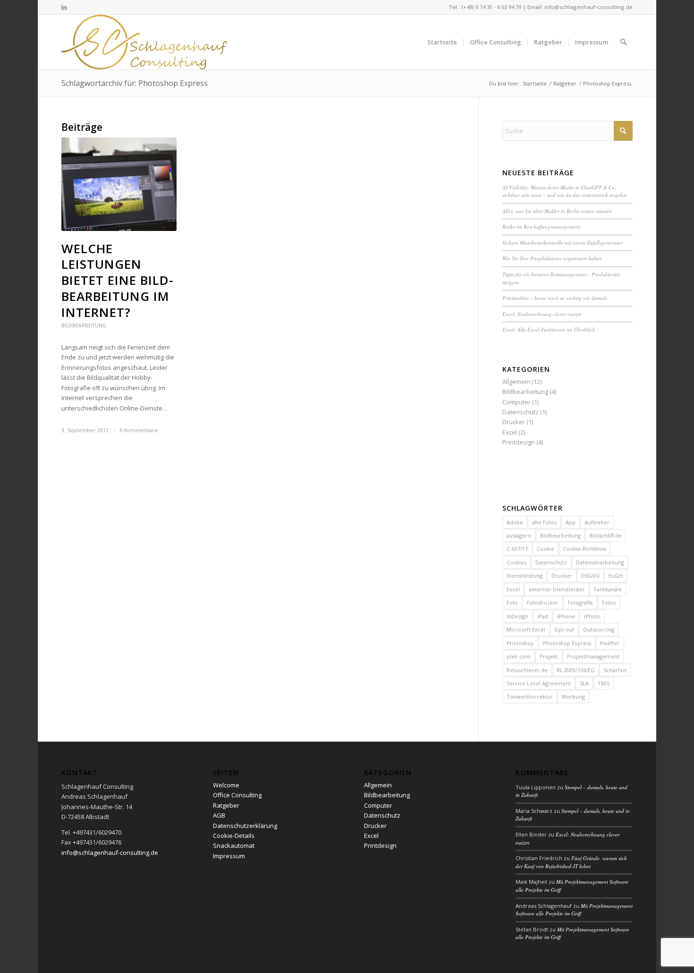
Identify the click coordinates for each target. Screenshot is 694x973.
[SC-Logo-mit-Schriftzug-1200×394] (144, 42)
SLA (584, 683)
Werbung (573, 696)
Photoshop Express (567, 643)
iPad (542, 616)
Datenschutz (520, 412)
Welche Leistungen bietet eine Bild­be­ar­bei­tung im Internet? (117, 280)
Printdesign (518, 442)
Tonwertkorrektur (530, 696)
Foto (512, 602)
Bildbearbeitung (83, 325)
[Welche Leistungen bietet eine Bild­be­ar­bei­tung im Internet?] (119, 184)
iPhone (566, 616)
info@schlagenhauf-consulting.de (588, 6)
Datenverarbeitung (600, 562)
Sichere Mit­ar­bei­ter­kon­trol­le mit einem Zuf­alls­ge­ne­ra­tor (562, 242)
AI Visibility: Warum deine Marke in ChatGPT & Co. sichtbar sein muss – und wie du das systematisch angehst (564, 191)
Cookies (516, 562)
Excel (509, 432)
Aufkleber (596, 522)
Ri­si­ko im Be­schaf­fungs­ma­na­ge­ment (541, 226)
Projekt (549, 656)
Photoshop (520, 643)
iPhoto (592, 616)
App (571, 522)
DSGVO (590, 575)
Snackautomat (233, 845)
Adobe (515, 522)
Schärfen (615, 670)
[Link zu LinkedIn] (64, 7)
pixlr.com (519, 656)
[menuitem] (442, 42)
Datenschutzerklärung (245, 825)
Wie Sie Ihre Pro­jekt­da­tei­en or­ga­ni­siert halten (552, 258)
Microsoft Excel (526, 629)
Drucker (513, 422)
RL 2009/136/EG (576, 670)
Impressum (229, 856)
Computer (516, 402)
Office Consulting (237, 795)
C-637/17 (517, 548)
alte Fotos (544, 522)
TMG (604, 683)
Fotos (609, 602)
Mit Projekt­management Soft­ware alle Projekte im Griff (574, 909)
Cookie (545, 548)
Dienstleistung (524, 575)
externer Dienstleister (557, 589)
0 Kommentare (139, 430)
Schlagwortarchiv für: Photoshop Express (134, 83)
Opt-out (564, 629)
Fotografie (580, 602)
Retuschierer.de (527, 670)
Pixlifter (610, 643)
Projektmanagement (593, 656)
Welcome (226, 785)
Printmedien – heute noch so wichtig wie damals (554, 297)
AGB (219, 815)
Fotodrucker (543, 602)
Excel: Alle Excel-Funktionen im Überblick (548, 329)
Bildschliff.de (606, 535)
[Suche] (623, 42)
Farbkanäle (608, 589)
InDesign (517, 616)
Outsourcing (598, 629)
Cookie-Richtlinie (584, 548)
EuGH (616, 575)
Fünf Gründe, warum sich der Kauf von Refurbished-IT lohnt (571, 862)
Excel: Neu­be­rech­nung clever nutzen (542, 313)
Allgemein (516, 381)
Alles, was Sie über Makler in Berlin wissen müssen (557, 210)
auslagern (519, 535)
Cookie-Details (233, 835)
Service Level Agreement (539, 683)
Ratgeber (226, 805)
